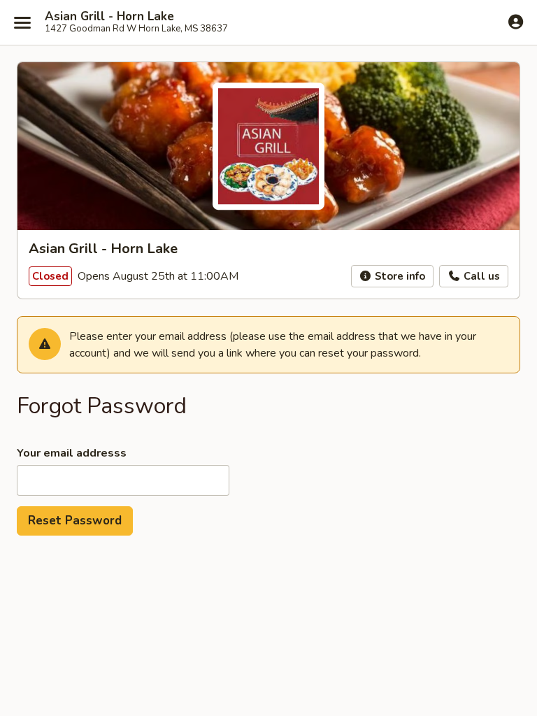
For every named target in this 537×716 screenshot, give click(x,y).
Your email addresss (72, 453)
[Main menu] (22, 22)
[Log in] (515, 22)
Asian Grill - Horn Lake (109, 17)
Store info (398, 276)
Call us (480, 276)
